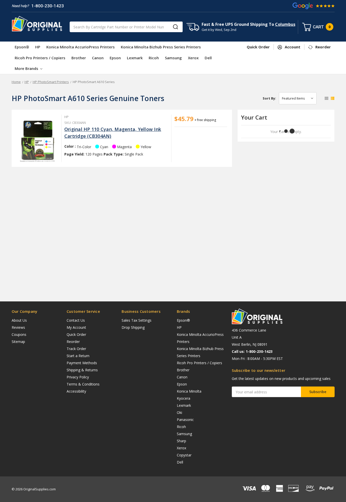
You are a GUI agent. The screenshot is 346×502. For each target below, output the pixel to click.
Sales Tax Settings (136, 320)
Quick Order (76, 334)
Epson (115, 57)
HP (37, 46)
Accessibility (76, 391)
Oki (179, 412)
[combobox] (126, 27)
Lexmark (135, 57)
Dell (208, 57)
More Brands (27, 68)
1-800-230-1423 (47, 5)
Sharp (181, 440)
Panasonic (185, 419)
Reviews (18, 327)
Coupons (19, 334)
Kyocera (183, 398)
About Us (19, 320)
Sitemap (18, 341)
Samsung (173, 57)
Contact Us (76, 320)
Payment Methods (82, 362)
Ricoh (154, 57)
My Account (76, 327)
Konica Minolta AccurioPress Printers (80, 46)
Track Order (76, 348)
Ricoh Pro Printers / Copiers (40, 57)
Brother (78, 57)
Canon (98, 57)
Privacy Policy (78, 377)
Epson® (22, 46)
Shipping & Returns (82, 370)
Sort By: (269, 98)
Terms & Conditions (83, 384)
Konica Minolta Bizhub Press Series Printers (161, 46)
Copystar (184, 455)
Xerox (193, 57)
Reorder (73, 341)
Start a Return (78, 355)
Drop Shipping (133, 327)
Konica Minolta (189, 391)
